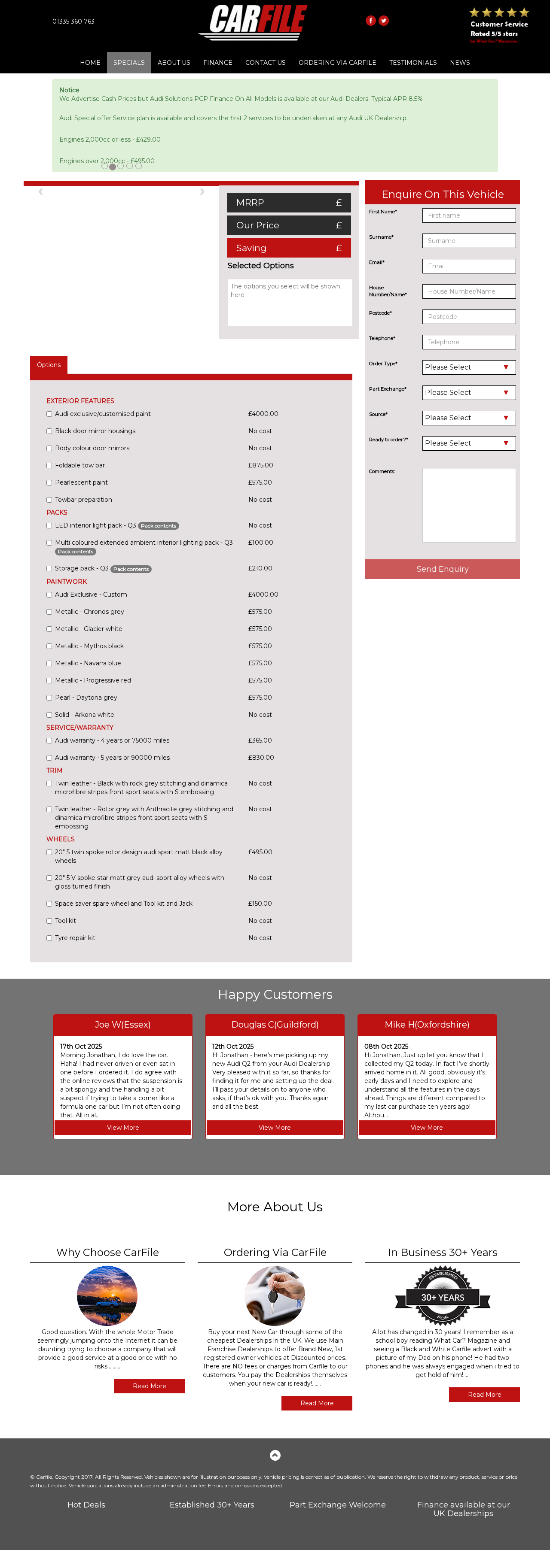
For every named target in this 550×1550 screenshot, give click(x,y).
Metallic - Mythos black (89, 646)
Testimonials (413, 63)
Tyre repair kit (75, 938)
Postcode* (380, 313)
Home (90, 63)
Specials (129, 63)
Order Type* (383, 364)
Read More (149, 1386)
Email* (377, 262)
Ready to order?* (388, 440)
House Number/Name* (388, 291)
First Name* (383, 212)
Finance (217, 63)
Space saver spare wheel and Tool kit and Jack (123, 903)
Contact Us (265, 63)
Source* (378, 414)
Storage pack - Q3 (102, 568)
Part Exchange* (387, 389)
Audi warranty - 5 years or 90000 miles (112, 757)
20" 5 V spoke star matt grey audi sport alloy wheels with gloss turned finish (139, 882)
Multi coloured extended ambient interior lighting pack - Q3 (144, 547)
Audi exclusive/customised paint (103, 414)
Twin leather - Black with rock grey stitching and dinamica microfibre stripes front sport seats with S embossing (141, 788)
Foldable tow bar (80, 465)
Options (49, 365)
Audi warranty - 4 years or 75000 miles (112, 740)
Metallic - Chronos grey (89, 612)
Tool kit (65, 921)
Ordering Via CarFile (337, 63)
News (460, 63)
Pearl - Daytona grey (86, 697)
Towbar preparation (83, 500)
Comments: (382, 471)
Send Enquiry (443, 569)
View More (123, 1127)
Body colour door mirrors (92, 448)
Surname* (381, 237)
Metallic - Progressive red (93, 680)
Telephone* (382, 338)
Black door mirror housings (95, 431)
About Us (174, 63)
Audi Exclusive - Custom (91, 594)
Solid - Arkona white (84, 715)
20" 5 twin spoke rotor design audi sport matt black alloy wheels (139, 856)
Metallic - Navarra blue (88, 663)
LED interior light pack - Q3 (115, 525)
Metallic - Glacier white (88, 629)
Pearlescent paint (81, 482)
